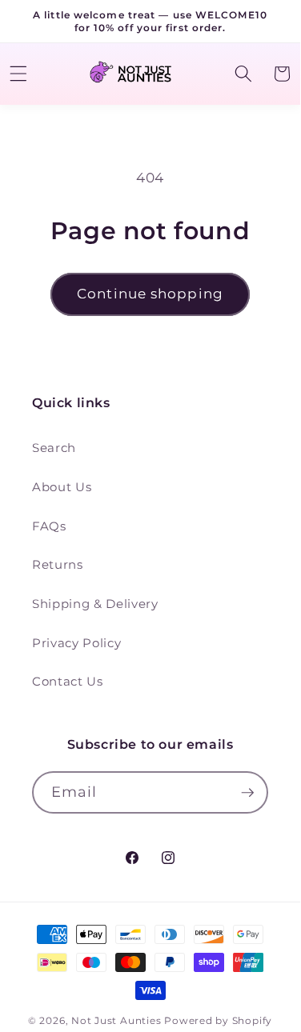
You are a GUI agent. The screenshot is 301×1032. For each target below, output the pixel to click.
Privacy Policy (76, 642)
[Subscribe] (247, 792)
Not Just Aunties (116, 1020)
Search (54, 447)
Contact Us (67, 681)
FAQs (49, 526)
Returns (57, 564)
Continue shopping (150, 294)
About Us (61, 486)
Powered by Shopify (218, 1020)
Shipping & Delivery (95, 603)
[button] (242, 73)
